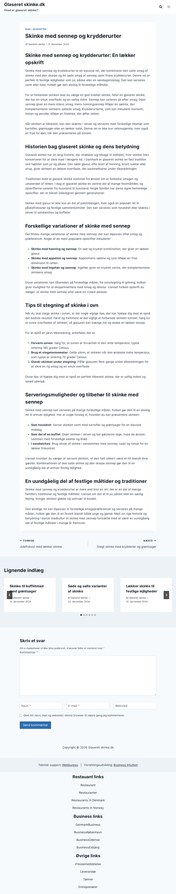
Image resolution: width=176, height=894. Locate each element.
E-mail (73, 705)
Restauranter (88, 792)
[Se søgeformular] (161, 7)
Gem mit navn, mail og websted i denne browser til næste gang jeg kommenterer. (74, 715)
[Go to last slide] (9, 595)
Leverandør (88, 871)
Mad (28, 29)
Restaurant (88, 785)
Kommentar (29, 652)
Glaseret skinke (36, 44)
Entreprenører (88, 887)
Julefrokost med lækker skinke (41, 543)
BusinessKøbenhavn (88, 832)
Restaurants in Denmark (88, 800)
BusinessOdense (88, 840)
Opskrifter (39, 29)
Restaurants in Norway (88, 808)
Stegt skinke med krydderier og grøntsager (126, 543)
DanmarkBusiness (88, 824)
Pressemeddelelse (88, 864)
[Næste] (166, 595)
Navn (26, 705)
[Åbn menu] (169, 6)
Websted (121, 705)
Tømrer (88, 879)
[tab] (81, 615)
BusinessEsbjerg (88, 847)
